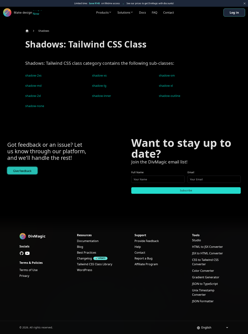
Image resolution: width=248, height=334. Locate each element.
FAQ (154, 13)
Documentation (88, 241)
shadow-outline (169, 96)
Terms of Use (28, 270)
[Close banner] (244, 3)
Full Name (137, 172)
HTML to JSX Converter (207, 247)
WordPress (84, 270)
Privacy (24, 276)
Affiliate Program (146, 264)
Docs (142, 13)
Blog (80, 247)
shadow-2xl (33, 96)
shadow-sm (167, 75)
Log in (234, 13)
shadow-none (34, 106)
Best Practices (86, 253)
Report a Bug (144, 258)
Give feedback (22, 171)
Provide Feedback (147, 241)
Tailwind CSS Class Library (94, 264)
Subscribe (186, 190)
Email (191, 172)
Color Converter (203, 271)
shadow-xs (99, 75)
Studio (196, 240)
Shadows (43, 30)
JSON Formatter (203, 301)
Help (138, 247)
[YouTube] (27, 253)
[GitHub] (21, 253)
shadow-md (33, 86)
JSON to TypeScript (205, 284)
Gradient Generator (205, 277)
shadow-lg (99, 86)
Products (102, 13)
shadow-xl (166, 86)
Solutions (123, 13)
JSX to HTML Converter (207, 253)
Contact (168, 13)
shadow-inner (101, 96)
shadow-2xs (33, 75)
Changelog (84, 258)
